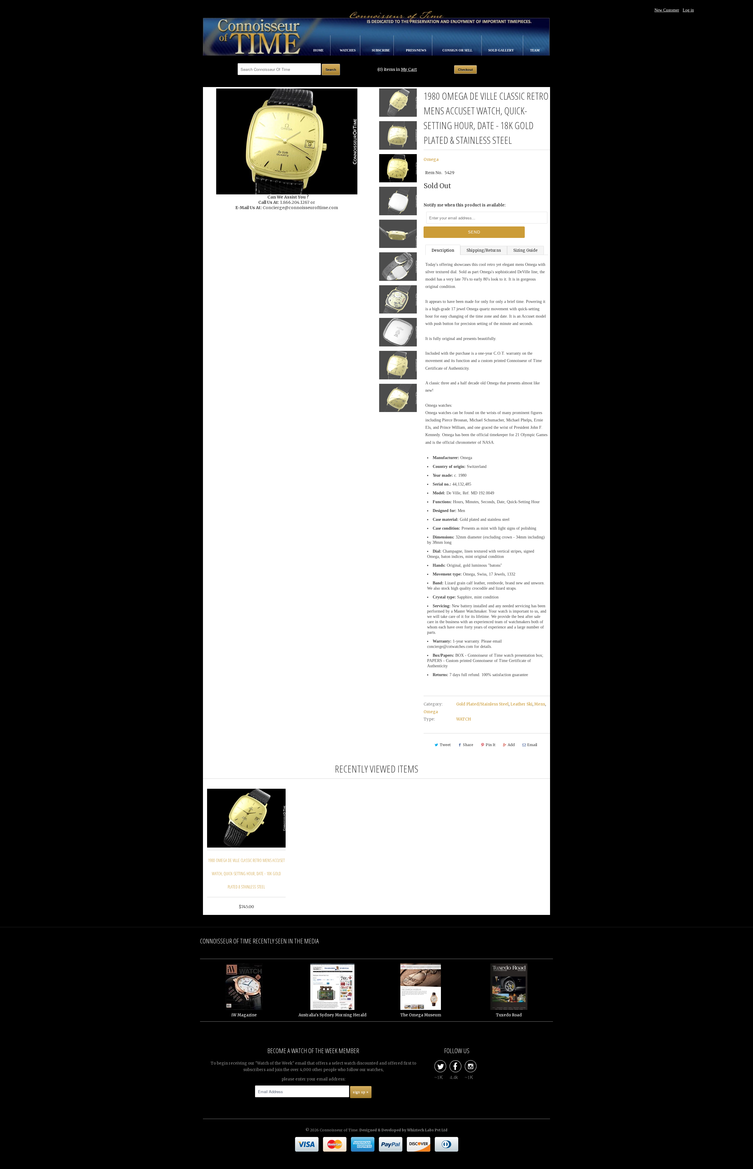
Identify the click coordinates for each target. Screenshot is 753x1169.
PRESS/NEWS (416, 50)
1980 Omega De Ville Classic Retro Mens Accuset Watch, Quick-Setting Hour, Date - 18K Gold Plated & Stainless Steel (246, 874)
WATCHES (348, 50)
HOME (318, 50)
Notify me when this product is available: (465, 205)
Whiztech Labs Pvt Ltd (427, 1130)
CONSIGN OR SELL (457, 50)
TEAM (534, 50)
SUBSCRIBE (381, 50)
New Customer (666, 10)
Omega (431, 159)
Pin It (490, 745)
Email (532, 745)
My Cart (409, 69)
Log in (688, 10)
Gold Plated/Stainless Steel (482, 704)
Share (468, 745)
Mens (539, 704)
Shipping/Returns (484, 250)
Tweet (445, 745)
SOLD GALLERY (501, 50)
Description (443, 250)
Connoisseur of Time (339, 1130)
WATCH (463, 719)
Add (511, 745)
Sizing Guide (525, 250)
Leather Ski (521, 704)
